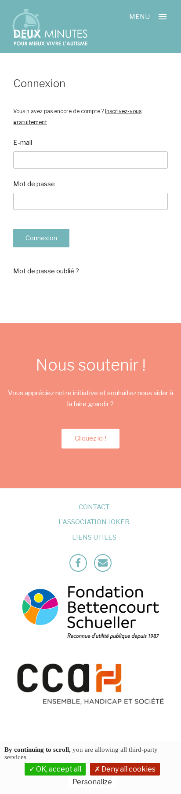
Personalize (92, 782)
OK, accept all (58, 769)
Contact (94, 507)
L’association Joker (94, 522)
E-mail (22, 143)
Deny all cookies (128, 769)
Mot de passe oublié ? (46, 271)
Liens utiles (94, 537)
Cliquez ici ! (90, 438)
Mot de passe (34, 184)
